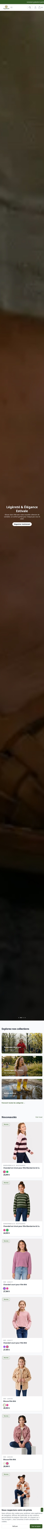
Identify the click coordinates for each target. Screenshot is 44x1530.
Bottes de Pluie (10, 1093)
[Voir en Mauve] (4, 1288)
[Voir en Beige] (4, 1405)
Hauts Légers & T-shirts (13, 1070)
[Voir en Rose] (4, 1172)
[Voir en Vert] (7, 1172)
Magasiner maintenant (22, 521)
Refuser (15, 1526)
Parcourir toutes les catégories (13, 1103)
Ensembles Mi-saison (12, 1047)
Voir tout (39, 1117)
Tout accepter (36, 1526)
